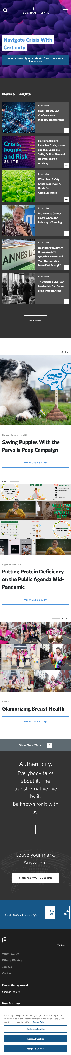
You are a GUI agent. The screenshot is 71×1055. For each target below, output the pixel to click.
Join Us (67, 912)
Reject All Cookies (35, 1039)
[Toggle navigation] (65, 10)
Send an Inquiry (11, 991)
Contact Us (52, 912)
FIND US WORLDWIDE (35, 877)
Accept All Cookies (35, 1048)
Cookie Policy (39, 1022)
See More (35, 320)
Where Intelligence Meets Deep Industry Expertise (35, 59)
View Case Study (35, 462)
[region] (35, 1030)
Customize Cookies (35, 1029)
